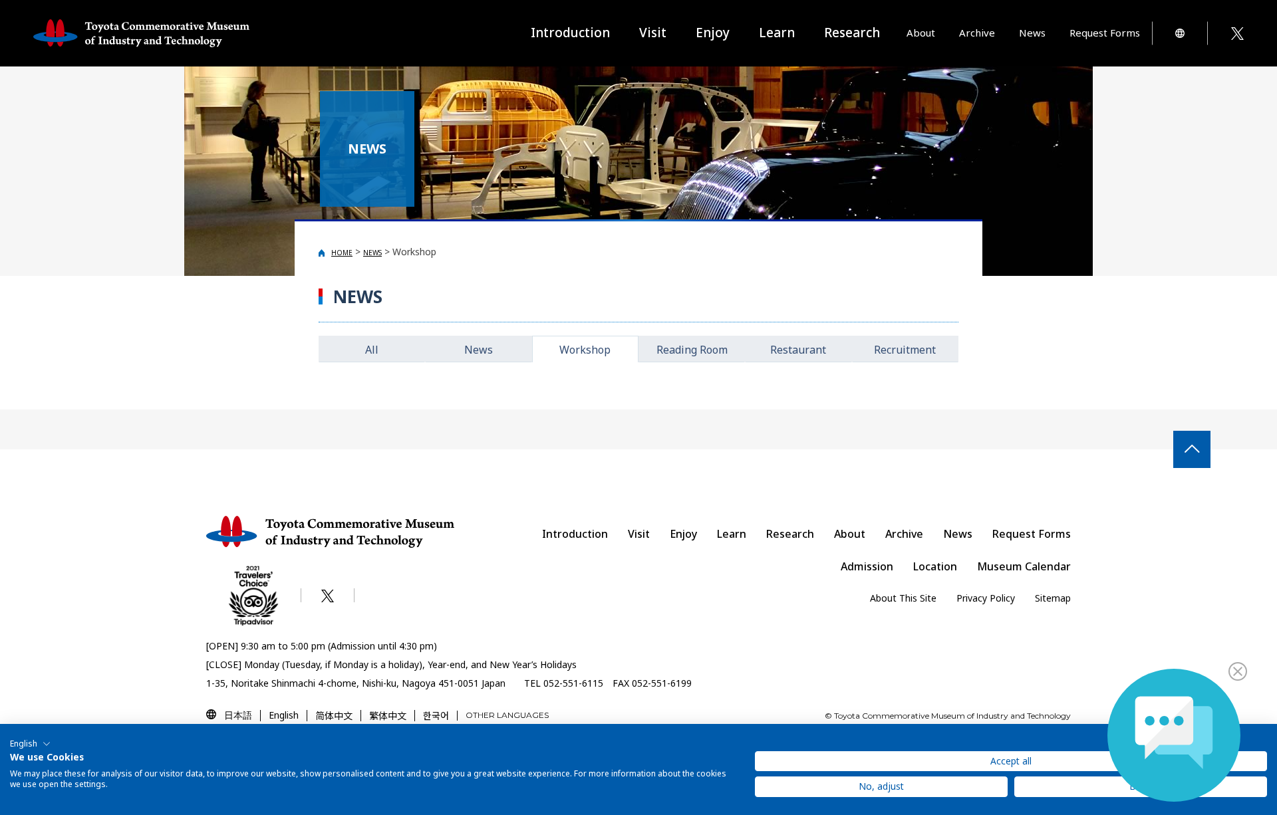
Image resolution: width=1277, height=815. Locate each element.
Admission (867, 566)
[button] (30, 744)
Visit (639, 533)
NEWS (372, 252)
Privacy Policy (985, 598)
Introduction (570, 32)
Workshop (585, 349)
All (371, 349)
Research (790, 533)
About (849, 533)
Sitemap (1053, 598)
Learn (731, 533)
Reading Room (692, 349)
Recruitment (905, 349)
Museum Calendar (1024, 566)
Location (935, 566)
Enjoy (683, 533)
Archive (904, 533)
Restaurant (798, 349)
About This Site (903, 598)
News (1032, 32)
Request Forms (1031, 533)
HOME (342, 252)
